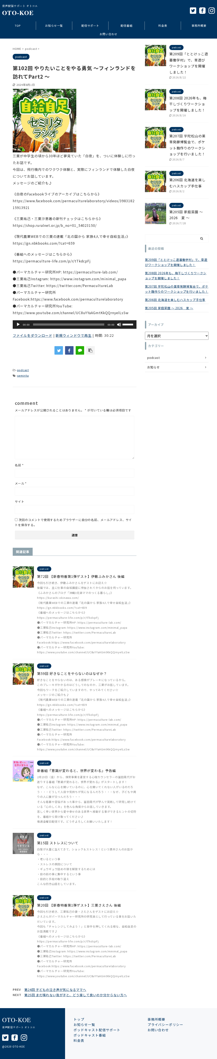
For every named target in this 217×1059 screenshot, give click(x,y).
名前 (19, 465)
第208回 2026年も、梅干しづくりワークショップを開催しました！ (188, 104)
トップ (79, 1019)
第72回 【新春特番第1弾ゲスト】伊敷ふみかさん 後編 (81, 576)
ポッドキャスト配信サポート (97, 1029)
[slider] (128, 324)
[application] (74, 324)
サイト (19, 501)
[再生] (18, 324)
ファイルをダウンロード (32, 335)
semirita (23, 375)
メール (21, 483)
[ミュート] (119, 324)
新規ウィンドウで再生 (74, 335)
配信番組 (126, 26)
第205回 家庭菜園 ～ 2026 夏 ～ (169, 308)
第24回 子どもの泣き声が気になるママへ (55, 989)
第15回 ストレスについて (57, 842)
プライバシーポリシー (165, 1024)
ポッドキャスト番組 (90, 1035)
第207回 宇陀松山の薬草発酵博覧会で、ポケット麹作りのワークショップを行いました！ (176, 289)
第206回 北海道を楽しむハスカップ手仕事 (175, 300)
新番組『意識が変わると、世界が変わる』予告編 (76, 770)
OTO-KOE (18, 12)
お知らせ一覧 (54, 26)
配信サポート (90, 26)
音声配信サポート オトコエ (18, 1027)
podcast (23, 370)
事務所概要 (199, 26)
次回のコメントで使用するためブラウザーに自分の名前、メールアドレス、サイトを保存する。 (73, 522)
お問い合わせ (108, 34)
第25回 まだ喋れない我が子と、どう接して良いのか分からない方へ (75, 995)
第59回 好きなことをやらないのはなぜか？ (72, 673)
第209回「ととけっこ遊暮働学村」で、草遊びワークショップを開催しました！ (176, 262)
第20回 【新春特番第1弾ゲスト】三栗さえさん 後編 (79, 905)
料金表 (162, 26)
